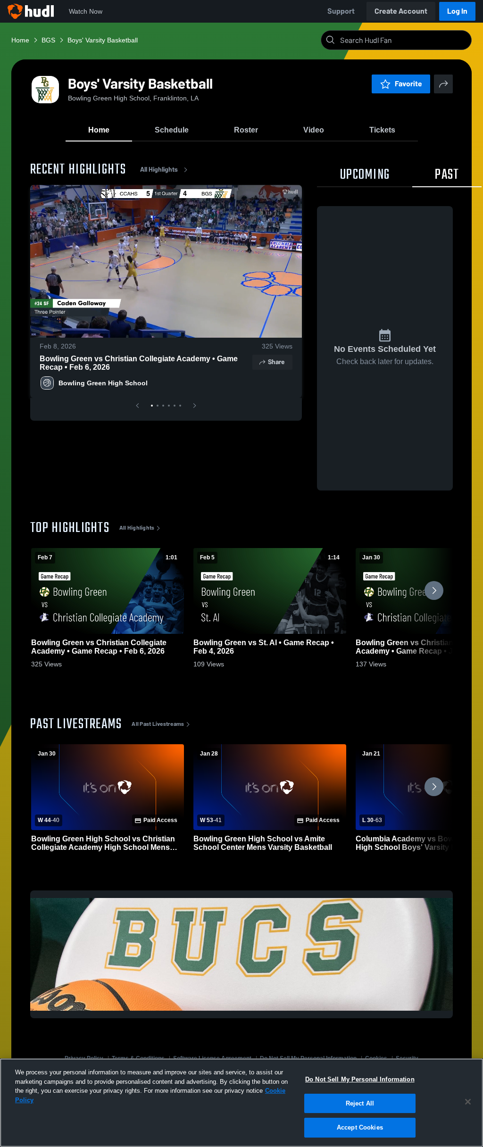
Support (341, 11)
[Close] (468, 1101)
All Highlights (159, 169)
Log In (457, 11)
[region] (241, 1102)
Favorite (408, 83)
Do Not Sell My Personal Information (360, 1079)
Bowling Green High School (103, 383)
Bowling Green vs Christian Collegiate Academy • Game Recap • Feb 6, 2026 (139, 363)
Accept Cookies (360, 1127)
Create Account (401, 11)
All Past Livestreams (158, 724)
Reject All (360, 1103)
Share (276, 362)
